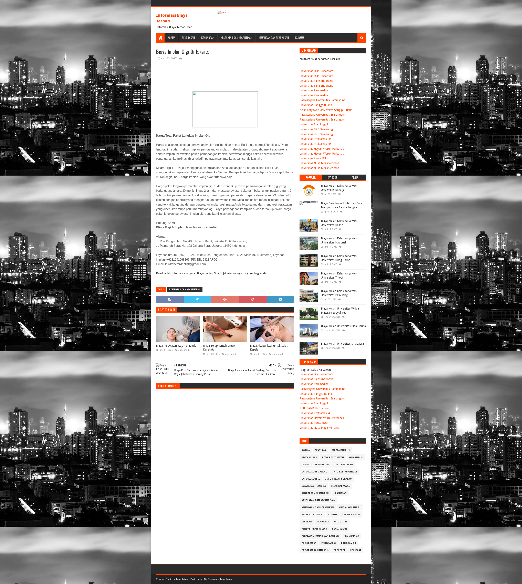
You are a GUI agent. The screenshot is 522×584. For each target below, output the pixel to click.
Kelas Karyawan (340, 486)
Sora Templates (178, 579)
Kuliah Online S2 (312, 514)
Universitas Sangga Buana (316, 105)
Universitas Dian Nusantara (316, 71)
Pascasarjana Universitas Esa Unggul (322, 114)
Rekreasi (355, 550)
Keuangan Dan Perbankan (274, 37)
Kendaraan (207, 37)
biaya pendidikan (333, 457)
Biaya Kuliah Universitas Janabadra (342, 343)
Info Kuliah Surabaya (338, 479)
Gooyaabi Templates (220, 579)
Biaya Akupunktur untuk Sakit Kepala (269, 347)
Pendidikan (188, 37)
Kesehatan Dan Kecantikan (236, 37)
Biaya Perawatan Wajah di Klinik (176, 345)
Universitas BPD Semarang (316, 129)
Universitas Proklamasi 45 (315, 138)
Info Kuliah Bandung (315, 464)
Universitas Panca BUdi (314, 158)
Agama (171, 37)
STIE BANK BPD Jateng (314, 408)
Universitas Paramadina (314, 90)
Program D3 (351, 536)
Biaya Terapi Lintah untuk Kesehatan (219, 347)
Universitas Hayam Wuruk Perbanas (322, 148)
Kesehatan (340, 493)
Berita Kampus (341, 450)
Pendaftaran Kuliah (314, 529)
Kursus (299, 37)
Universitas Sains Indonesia (316, 80)
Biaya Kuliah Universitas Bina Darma (343, 326)
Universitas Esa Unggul (314, 124)
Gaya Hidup (356, 457)
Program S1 (309, 543)
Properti (339, 550)
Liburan (307, 521)
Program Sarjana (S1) (315, 550)
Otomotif (340, 521)
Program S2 (328, 543)
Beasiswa (320, 450)
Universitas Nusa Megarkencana (319, 163)
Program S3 (348, 543)
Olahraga (323, 521)
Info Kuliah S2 (311, 479)
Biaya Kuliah (309, 457)
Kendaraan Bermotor (315, 493)
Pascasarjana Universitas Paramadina (322, 100)
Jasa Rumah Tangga (314, 486)
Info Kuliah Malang (314, 471)
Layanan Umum (351, 514)
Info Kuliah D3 (343, 464)
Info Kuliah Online (344, 471)
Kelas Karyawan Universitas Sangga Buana (326, 110)
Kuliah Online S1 (350, 507)
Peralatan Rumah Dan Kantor (320, 536)
